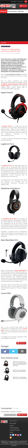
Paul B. (18, 53)
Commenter (22, 343)
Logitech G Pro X (7, 165)
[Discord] (21, 435)
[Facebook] (11, 435)
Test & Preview (13, 11)
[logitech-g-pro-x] (14, 162)
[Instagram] (18, 435)
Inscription (13, 1)
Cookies (11, 432)
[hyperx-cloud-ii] (14, 122)
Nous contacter (13, 423)
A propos (12, 425)
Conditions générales (14, 428)
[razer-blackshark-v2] (14, 267)
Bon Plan (21, 11)
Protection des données (15, 430)
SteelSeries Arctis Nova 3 (10, 218)
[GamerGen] (8, 6)
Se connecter (20, 1)
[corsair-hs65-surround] (14, 323)
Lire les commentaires (10, 414)
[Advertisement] (14, 27)
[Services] (11, 437)
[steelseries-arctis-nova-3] (14, 215)
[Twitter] (13, 435)
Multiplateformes (5, 46)
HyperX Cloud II (7, 126)
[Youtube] (16, 435)
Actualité (4, 11)
